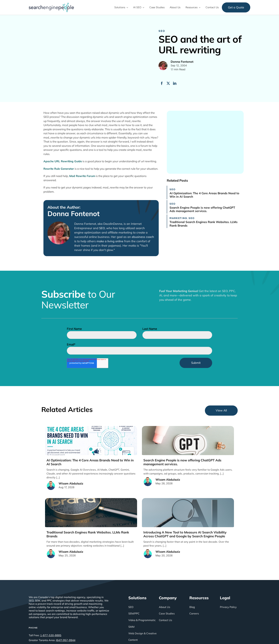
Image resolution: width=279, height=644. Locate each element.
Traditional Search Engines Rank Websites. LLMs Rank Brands (204, 223)
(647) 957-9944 (65, 640)
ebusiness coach (143, 237)
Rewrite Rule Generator (58, 168)
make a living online (110, 241)
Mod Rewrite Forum (82, 176)
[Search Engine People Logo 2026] (51, 4)
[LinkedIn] (174, 83)
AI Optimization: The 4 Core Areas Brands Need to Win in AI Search (204, 195)
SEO (162, 30)
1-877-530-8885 (50, 635)
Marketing (178, 218)
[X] (168, 83)
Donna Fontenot (73, 214)
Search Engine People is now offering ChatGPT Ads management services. (202, 209)
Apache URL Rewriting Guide (62, 161)
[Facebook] (162, 83)
